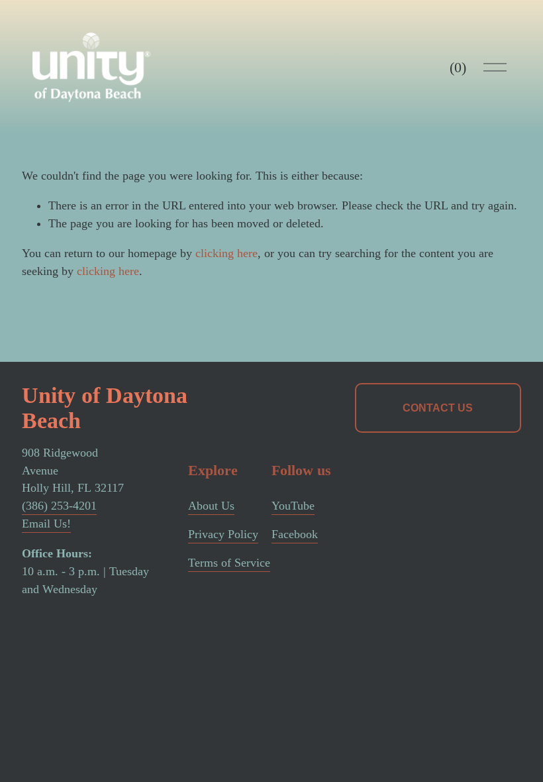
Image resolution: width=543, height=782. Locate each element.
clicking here (226, 253)
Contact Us (438, 408)
